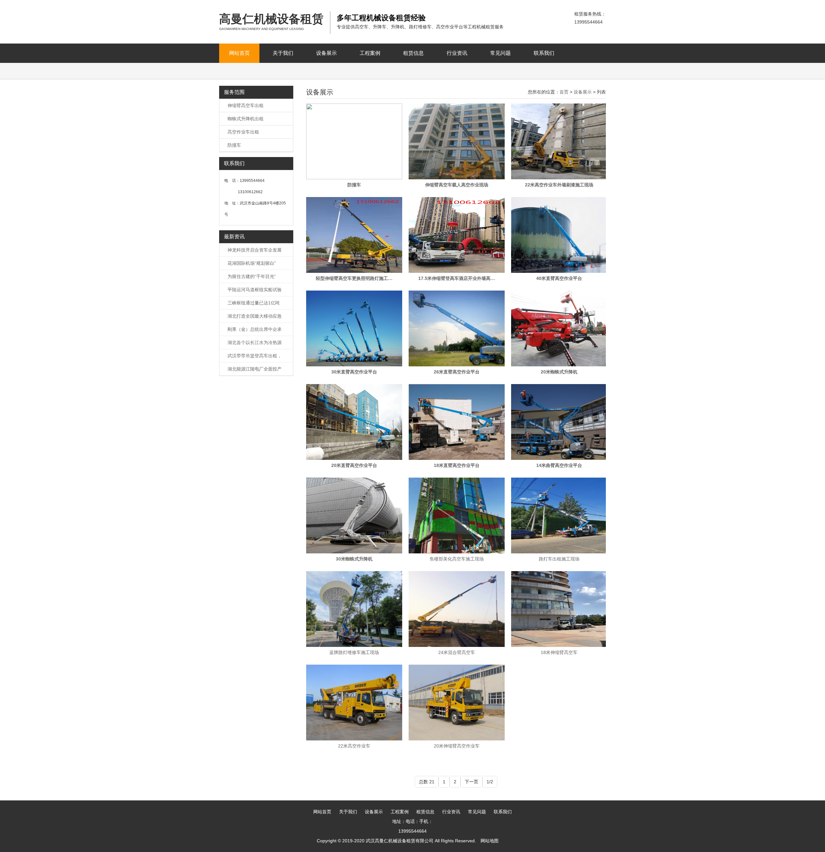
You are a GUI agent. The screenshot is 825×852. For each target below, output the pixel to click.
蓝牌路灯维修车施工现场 (354, 652)
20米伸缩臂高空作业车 (457, 745)
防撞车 (234, 145)
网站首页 (239, 53)
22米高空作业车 (354, 745)
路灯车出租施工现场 (559, 558)
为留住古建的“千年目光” (252, 276)
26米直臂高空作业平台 (457, 371)
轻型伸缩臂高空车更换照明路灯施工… (354, 278)
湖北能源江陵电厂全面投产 (255, 369)
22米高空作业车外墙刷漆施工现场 (559, 184)
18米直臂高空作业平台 (457, 465)
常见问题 (500, 53)
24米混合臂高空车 (456, 652)
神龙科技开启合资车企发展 (255, 250)
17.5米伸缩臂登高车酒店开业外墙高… (456, 278)
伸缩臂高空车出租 (246, 105)
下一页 (471, 781)
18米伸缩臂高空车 (559, 652)
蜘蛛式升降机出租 (246, 118)
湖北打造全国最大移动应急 (255, 316)
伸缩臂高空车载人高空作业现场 (456, 184)
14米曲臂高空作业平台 (559, 465)
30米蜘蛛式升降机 (354, 558)
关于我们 (283, 53)
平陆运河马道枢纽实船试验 (255, 289)
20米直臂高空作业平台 (354, 465)
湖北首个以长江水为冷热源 (255, 342)
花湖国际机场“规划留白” (252, 263)
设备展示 (326, 53)
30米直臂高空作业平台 (354, 371)
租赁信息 (413, 53)
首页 (563, 91)
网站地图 (489, 840)
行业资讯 (457, 53)
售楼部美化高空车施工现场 (457, 558)
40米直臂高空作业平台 (559, 278)
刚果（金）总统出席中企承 (255, 329)
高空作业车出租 (243, 131)
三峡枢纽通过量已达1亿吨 (254, 302)
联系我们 (544, 53)
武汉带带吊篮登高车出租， (255, 355)
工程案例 (370, 53)
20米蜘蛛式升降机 (559, 371)
